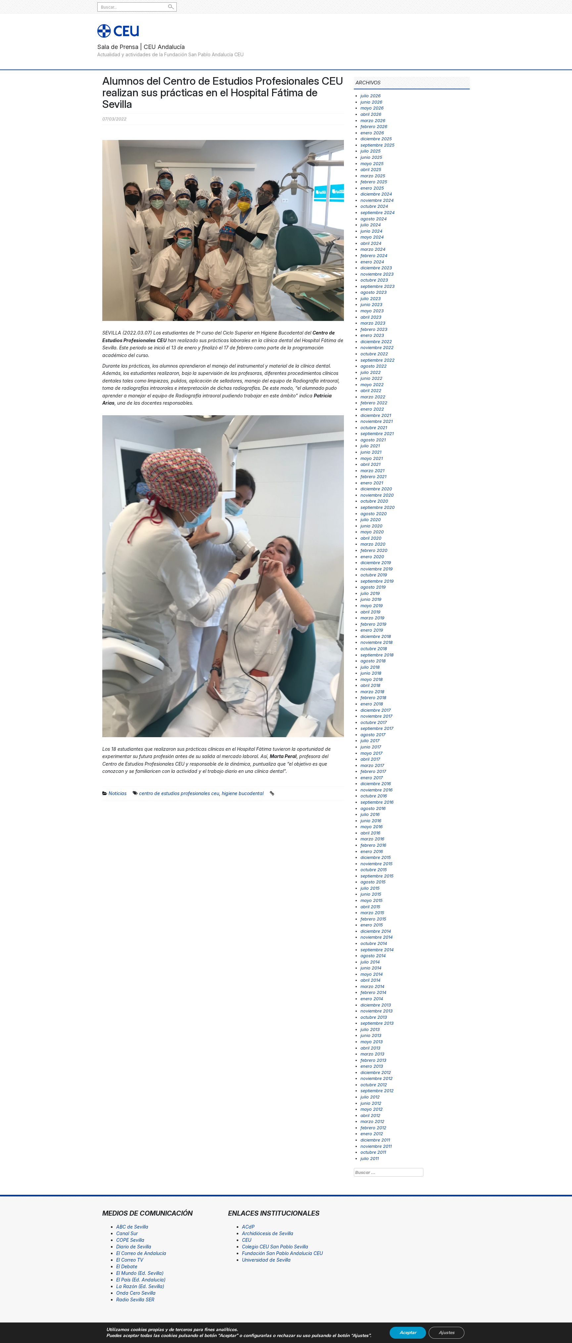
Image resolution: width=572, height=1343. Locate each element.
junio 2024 (371, 231)
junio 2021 (370, 452)
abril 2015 (370, 906)
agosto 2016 (373, 808)
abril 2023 (370, 317)
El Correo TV (129, 1260)
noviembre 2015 (376, 863)
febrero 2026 (373, 126)
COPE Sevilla (130, 1240)
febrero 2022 (373, 402)
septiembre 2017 (376, 728)
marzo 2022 (372, 396)
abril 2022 (370, 390)
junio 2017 (370, 746)
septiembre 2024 (377, 212)
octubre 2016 (373, 795)
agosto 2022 (373, 366)
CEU (246, 1240)
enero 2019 (371, 630)
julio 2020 (370, 519)
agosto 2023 (373, 292)
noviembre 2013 (376, 1010)
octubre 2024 (374, 206)
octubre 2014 (373, 943)
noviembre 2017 (376, 716)
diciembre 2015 (375, 857)
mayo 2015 (371, 900)
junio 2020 (371, 525)
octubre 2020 (374, 501)
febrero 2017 (373, 771)
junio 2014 (370, 967)
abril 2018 (370, 685)
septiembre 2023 (377, 286)
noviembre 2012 (376, 1078)
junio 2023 (371, 304)
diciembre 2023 (376, 267)
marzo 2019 (372, 617)
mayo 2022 (372, 384)
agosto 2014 (373, 955)
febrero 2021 (373, 476)
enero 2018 (371, 703)
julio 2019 (370, 593)
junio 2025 (371, 157)
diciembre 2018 (375, 636)
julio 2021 (370, 445)
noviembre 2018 (376, 642)
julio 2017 (369, 740)
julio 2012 (370, 1096)
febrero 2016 (373, 845)
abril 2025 (370, 169)
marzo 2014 (372, 986)
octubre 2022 (374, 353)
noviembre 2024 (377, 200)
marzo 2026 (372, 120)
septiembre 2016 (377, 802)
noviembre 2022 (377, 347)
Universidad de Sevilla (266, 1260)
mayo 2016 (371, 826)
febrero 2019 (373, 624)
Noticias (117, 793)
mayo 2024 (372, 237)
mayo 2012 (371, 1109)
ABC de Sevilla (132, 1227)
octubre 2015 (373, 869)
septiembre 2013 (377, 1023)
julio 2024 (370, 224)
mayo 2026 (372, 108)
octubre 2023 (374, 280)
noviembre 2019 (376, 568)
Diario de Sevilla (133, 1246)
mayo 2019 (371, 605)
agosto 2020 (373, 513)
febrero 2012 (373, 1127)
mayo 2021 (371, 458)
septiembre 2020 (377, 507)
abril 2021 (370, 464)
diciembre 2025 (376, 138)
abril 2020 (370, 538)
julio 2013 (370, 1029)
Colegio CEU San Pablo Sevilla (275, 1246)
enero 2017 (371, 777)
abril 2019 (370, 611)
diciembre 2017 (375, 710)
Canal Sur (127, 1233)
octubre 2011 (373, 1152)
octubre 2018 (373, 648)
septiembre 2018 (377, 654)
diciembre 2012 (375, 1072)
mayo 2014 (371, 974)
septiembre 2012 (377, 1090)
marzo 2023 (372, 323)
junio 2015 (370, 894)
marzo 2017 (372, 765)
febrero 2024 (373, 255)
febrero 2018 (373, 697)
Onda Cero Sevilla (136, 1293)
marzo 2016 (372, 838)
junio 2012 (370, 1103)
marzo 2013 (372, 1053)
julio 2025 (370, 151)
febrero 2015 (373, 918)
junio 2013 (370, 1035)
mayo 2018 (371, 679)
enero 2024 (372, 261)
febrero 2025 (373, 181)
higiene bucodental (242, 793)
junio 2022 (371, 378)
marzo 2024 (372, 249)
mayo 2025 (372, 163)
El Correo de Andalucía (141, 1253)
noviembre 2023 (377, 274)
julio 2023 (370, 298)
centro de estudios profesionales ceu (179, 793)
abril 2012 (370, 1115)
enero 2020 (372, 556)
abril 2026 (370, 114)
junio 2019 (370, 599)
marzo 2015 (372, 912)
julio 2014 (370, 961)
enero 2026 (372, 132)
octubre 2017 (373, 722)
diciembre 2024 (376, 194)
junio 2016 (370, 820)
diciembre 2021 (375, 415)
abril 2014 (370, 980)
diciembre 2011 (375, 1139)
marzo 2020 (372, 544)
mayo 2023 (372, 310)
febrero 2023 (373, 329)
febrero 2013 (373, 1060)
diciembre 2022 (376, 341)
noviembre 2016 (376, 789)
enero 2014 (371, 998)
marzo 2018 (372, 691)
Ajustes (446, 1332)
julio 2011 (369, 1158)
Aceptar (408, 1332)
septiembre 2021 (377, 433)
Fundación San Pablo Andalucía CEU (282, 1253)
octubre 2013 (373, 1017)
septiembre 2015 (377, 875)
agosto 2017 (372, 734)
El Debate (126, 1266)
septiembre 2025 (377, 145)
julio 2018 (370, 667)
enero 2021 (371, 482)
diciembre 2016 (375, 783)
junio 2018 (370, 673)
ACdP (248, 1227)
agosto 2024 (373, 218)
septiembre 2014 (377, 949)
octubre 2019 (373, 574)
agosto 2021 (373, 439)
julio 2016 (370, 814)
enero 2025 (372, 188)
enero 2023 (372, 335)
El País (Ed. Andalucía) (141, 1279)
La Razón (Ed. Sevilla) (140, 1286)
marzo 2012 (372, 1121)
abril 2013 (370, 1048)
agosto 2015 (373, 881)
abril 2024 (370, 243)
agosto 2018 (373, 660)
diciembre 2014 (375, 931)
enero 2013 (371, 1066)
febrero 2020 (373, 550)
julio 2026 (370, 95)
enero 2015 (371, 924)
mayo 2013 (371, 1041)
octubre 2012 (373, 1084)
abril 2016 (370, 832)
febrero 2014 (373, 992)
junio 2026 (371, 102)
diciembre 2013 (375, 1004)
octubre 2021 (373, 427)
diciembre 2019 (375, 562)
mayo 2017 (371, 753)
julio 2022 (370, 372)
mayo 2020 (372, 531)
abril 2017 (370, 759)
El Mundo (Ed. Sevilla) (140, 1273)
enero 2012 (371, 1133)
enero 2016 (371, 851)
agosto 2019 (373, 587)
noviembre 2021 (376, 421)
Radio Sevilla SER (135, 1299)
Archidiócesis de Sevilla (267, 1233)
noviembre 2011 (376, 1146)
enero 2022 (372, 409)
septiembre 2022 (377, 360)
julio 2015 (370, 888)
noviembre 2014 (376, 937)
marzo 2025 (372, 175)
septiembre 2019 (377, 581)
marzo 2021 (372, 470)
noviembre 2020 (377, 495)
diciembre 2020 (376, 488)
